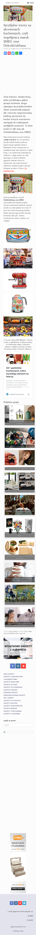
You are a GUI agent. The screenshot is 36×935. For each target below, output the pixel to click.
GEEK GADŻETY (9, 674)
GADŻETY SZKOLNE (10, 703)
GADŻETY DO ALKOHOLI (12, 700)
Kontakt (30, 916)
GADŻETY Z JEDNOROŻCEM (13, 676)
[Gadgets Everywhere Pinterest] (23, 665)
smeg (20, 633)
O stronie (30, 920)
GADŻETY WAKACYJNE (11, 682)
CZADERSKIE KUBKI (10, 679)
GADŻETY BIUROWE (10, 708)
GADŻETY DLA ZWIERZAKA (13, 687)
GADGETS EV (26, 48)
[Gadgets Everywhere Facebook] (12, 665)
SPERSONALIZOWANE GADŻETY (14, 695)
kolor (17, 633)
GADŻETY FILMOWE (10, 690)
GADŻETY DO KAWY (10, 684)
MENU (32, 3)
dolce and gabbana (9, 633)
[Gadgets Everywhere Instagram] (18, 665)
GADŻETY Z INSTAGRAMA (13, 711)
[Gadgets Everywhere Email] (24, 903)
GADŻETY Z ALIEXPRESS (12, 714)
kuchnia (15, 631)
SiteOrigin (16, 931)
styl (24, 633)
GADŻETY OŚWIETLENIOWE (13, 706)
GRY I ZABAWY (9, 698)
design (30, 631)
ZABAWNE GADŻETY (11, 692)
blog (10, 631)
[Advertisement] (18, 75)
